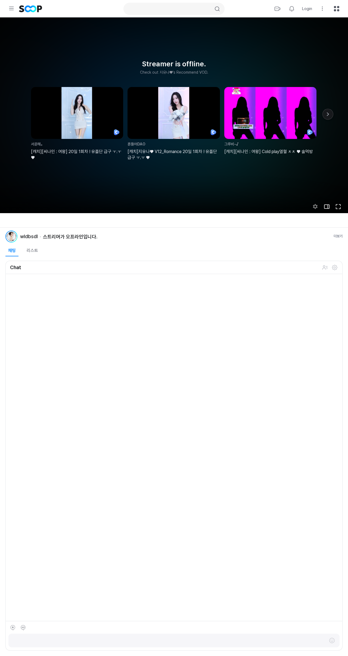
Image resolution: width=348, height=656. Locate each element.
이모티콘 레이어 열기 (332, 640)
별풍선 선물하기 (12, 627)
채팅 (12, 250)
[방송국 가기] (11, 236)
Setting (322, 8)
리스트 (32, 250)
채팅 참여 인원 (325, 267)
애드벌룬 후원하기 (23, 627)
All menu (336, 8)
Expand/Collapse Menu (11, 8)
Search (217, 9)
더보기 (338, 236)
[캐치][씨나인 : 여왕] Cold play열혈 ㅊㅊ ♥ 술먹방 (268, 151)
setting (315, 206)
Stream (277, 8)
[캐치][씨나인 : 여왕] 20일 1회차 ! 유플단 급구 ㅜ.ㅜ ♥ (76, 154)
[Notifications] (291, 8)
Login (307, 8)
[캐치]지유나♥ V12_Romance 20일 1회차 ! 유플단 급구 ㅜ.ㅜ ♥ (172, 154)
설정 (334, 267)
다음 (327, 114)
